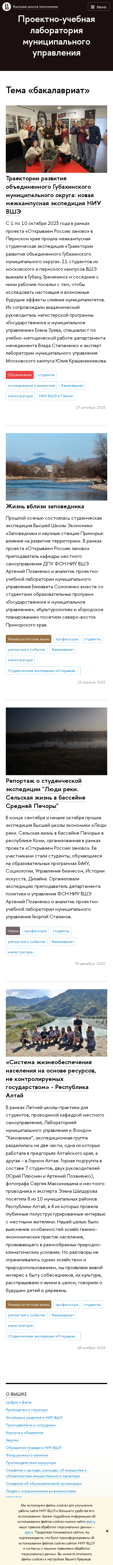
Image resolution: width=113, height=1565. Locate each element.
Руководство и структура (27, 1409)
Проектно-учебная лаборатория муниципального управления (56, 35)
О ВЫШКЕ (16, 1394)
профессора (67, 639)
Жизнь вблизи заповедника (45, 506)
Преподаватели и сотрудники (31, 1425)
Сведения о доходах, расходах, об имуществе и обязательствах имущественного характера (46, 1473)
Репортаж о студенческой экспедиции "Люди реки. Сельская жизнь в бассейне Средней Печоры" (45, 793)
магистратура (20, 395)
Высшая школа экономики (35, 6)
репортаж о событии (26, 649)
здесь (90, 1521)
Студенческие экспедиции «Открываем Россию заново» (44, 670)
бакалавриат (72, 385)
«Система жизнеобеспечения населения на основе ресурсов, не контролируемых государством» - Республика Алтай (51, 1078)
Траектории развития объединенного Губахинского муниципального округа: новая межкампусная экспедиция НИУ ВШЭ (53, 195)
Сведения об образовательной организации (43, 1483)
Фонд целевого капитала (27, 1455)
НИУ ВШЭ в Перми (56, 395)
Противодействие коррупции (31, 1462)
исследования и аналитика (31, 385)
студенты (46, 374)
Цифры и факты (19, 1402)
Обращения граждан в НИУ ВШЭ (33, 1447)
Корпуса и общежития (24, 1432)
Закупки (12, 1440)
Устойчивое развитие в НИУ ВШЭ (34, 1417)
